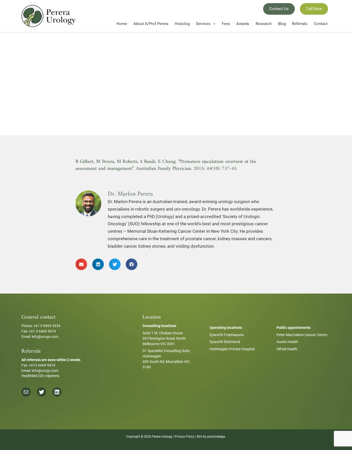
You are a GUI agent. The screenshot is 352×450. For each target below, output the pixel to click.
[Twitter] (41, 392)
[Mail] (26, 392)
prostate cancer (200, 238)
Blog (282, 23)
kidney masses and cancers (245, 238)
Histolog (182, 23)
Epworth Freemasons (226, 335)
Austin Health (287, 342)
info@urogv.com (45, 337)
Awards (242, 23)
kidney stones (151, 246)
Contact (321, 23)
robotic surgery (150, 209)
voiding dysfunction (194, 246)
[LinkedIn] (57, 392)
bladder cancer (122, 246)
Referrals (299, 23)
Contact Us (279, 8)
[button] (81, 264)
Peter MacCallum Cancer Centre (301, 335)
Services (203, 23)
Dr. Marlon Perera (124, 201)
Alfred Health (286, 349)
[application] (213, 23)
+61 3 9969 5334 (46, 326)
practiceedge (216, 436)
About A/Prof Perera (150, 23)
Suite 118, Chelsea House (163, 333)
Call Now (314, 8)
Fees (226, 23)
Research (264, 23)
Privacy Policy (184, 436)
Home (121, 23)
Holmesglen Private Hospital (232, 349)
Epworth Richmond (224, 342)
